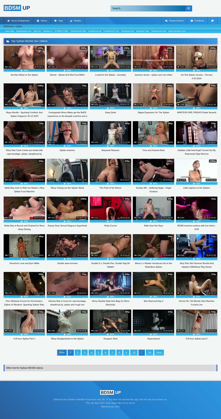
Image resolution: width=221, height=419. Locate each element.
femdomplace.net (23, 31)
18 (149, 352)
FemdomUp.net (94, 31)
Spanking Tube (142, 31)
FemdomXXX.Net (78, 31)
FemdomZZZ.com (111, 31)
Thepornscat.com (158, 31)
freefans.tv (47, 31)
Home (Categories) (20, 20)
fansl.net (37, 31)
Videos (43, 20)
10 (134, 352)
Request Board (176, 20)
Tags (60, 20)
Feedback (199, 20)
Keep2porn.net (127, 31)
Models (77, 20)
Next (159, 352)
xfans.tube (9, 31)
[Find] (188, 8)
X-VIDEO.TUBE (61, 31)
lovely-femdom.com (177, 31)
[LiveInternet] (110, 412)
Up (17, 8)
